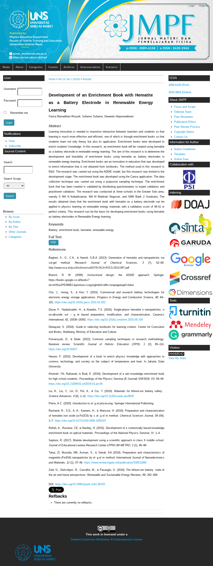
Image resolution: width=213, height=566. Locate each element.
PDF (53, 242)
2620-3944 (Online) (179, 92)
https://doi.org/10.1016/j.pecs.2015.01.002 (80, 302)
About (19, 67)
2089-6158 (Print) (178, 84)
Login (191, 5)
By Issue (14, 216)
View (12, 141)
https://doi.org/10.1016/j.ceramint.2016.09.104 (115, 319)
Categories (36, 67)
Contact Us (181, 136)
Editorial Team (182, 111)
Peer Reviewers (183, 116)
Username (10, 89)
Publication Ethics (185, 121)
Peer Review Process (187, 126)
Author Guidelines (185, 149)
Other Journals (17, 231)
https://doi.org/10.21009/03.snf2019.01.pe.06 (76, 383)
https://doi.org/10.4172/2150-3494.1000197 (80, 420)
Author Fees (181, 159)
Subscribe (15, 146)
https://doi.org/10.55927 (63, 349)
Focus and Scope (184, 106)
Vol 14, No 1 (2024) (69, 79)
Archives (68, 67)
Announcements (90, 67)
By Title (13, 226)
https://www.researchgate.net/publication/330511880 (115, 462)
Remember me (19, 112)
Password (10, 100)
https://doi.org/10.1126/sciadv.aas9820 (110, 396)
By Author (15, 221)
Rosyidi (87, 79)
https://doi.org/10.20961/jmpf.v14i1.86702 (80, 484)
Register (204, 5)
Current (53, 67)
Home (6, 67)
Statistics (112, 67)
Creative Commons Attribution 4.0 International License (106, 539)
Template (179, 154)
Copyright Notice (184, 131)
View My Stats (177, 358)
